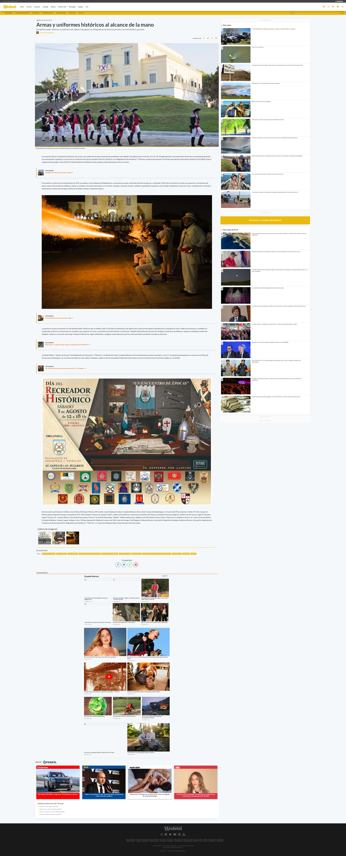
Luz (201, 840)
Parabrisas (178, 840)
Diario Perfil (130, 840)
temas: (39, 553)
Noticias (145, 840)
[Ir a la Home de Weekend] (173, 828)
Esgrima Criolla (136, 553)
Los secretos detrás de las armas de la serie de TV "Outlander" (65, 368)
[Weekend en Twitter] (170, 834)
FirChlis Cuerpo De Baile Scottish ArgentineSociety (156, 553)
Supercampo (187, 840)
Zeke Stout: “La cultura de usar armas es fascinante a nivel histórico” (66, 344)
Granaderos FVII (176, 553)
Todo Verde (72, 13)
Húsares (193, 553)
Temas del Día (8, 13)
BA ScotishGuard (72, 553)
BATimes (220, 840)
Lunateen (212, 840)
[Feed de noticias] (179, 834)
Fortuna (163, 840)
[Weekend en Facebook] (166, 834)
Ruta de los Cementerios (22, 13)
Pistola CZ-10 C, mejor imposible (48, 806)
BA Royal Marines (61, 553)
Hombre (170, 840)
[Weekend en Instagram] (162, 834)
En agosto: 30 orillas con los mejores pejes (58, 172)
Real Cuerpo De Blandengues (109, 553)
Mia (205, 840)
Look (195, 840)
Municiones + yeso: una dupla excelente (50, 809)
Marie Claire (154, 840)
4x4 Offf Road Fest (47, 13)
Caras (138, 840)
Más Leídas (227, 25)
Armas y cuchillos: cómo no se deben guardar (52, 811)
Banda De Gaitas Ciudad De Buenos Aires (89, 553)
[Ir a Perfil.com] (339, 1)
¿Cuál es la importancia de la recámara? (50, 814)
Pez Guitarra (35, 13)
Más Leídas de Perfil (230, 230)
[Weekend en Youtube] (174, 834)
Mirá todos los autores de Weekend (265, 220)
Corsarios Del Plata (125, 553)
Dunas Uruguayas (61, 13)
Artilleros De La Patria (49, 553)
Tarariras (81, 13)
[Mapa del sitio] (183, 834)
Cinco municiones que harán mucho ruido (58, 318)
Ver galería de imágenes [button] (46, 32)
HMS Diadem (186, 553)
